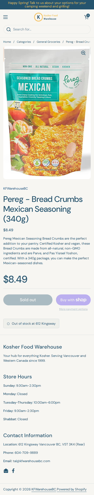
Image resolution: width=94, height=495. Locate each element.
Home (7, 42)
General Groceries (48, 42)
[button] (86, 17)
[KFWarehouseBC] (46, 17)
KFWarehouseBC (43, 489)
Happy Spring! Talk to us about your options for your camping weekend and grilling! (47, 4)
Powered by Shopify (72, 489)
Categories (24, 42)
